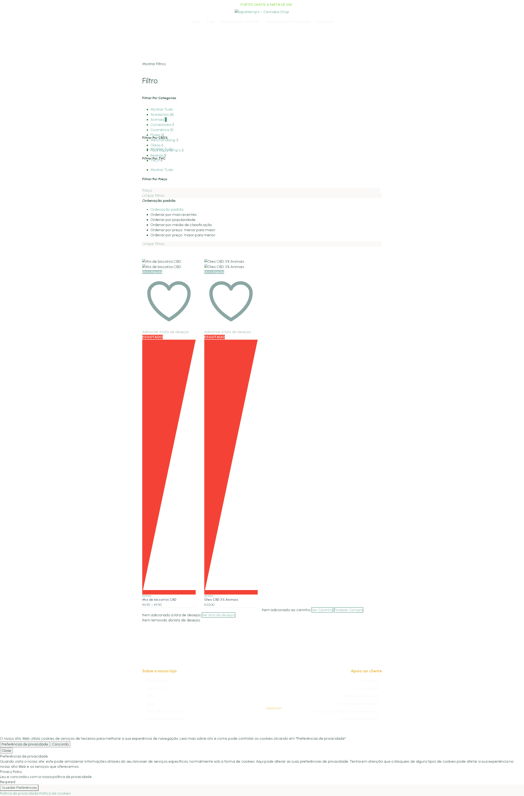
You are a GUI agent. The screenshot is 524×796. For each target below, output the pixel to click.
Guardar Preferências (19, 787)
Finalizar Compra (348, 610)
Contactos (368, 680)
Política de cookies (55, 793)
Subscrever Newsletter (166, 719)
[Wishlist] (153, 21)
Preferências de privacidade (25, 744)
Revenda (325, 21)
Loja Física (155, 688)
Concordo (60, 744)
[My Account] (145, 21)
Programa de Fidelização (288, 21)
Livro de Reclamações (358, 719)
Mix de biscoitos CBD (159, 600)
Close (6, 750)
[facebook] (257, 695)
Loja (210, 21)
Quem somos (158, 680)
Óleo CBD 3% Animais (221, 600)
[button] (372, 21)
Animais (146, 596)
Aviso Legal (367, 688)
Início (195, 21)
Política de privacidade (19, 793)
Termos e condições (360, 696)
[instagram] (267, 695)
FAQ (150, 696)
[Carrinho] (379, 21)
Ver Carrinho (322, 610)
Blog (150, 703)
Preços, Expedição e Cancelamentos (346, 711)
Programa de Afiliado (240, 21)
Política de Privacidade (358, 703)
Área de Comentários (165, 711)
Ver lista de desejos (218, 615)
